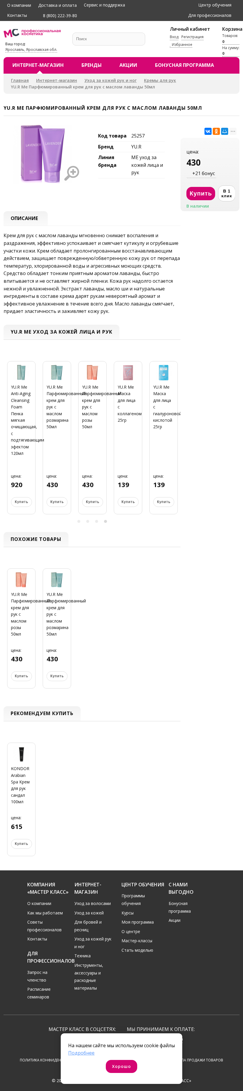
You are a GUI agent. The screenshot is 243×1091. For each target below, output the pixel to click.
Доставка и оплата (57, 5)
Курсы (128, 913)
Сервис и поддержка (104, 5)
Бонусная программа (184, 65)
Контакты (17, 15)
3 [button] (97, 521)
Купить (21, 502)
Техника (82, 956)
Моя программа (138, 922)
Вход (174, 36)
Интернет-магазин (38, 65)
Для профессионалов (209, 15)
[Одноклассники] (216, 131)
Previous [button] (10, 441)
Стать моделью (137, 950)
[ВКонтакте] (208, 131)
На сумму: (230, 50)
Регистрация (192, 36)
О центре (131, 931)
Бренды (91, 65)
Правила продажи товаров (196, 1060)
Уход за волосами (92, 903)
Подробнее (81, 1053)
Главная (20, 80)
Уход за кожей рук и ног (110, 80)
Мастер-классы (137, 940)
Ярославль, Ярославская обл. (31, 49)
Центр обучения (214, 5)
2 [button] (88, 521)
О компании (19, 5)
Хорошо (121, 1066)
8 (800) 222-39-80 (59, 15)
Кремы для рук (160, 80)
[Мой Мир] (224, 131)
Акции (128, 65)
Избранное (181, 44)
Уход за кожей (89, 913)
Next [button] (174, 441)
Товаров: (230, 38)
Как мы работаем (45, 913)
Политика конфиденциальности (53, 1060)
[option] (21, 441)
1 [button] (79, 521)
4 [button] (105, 521)
